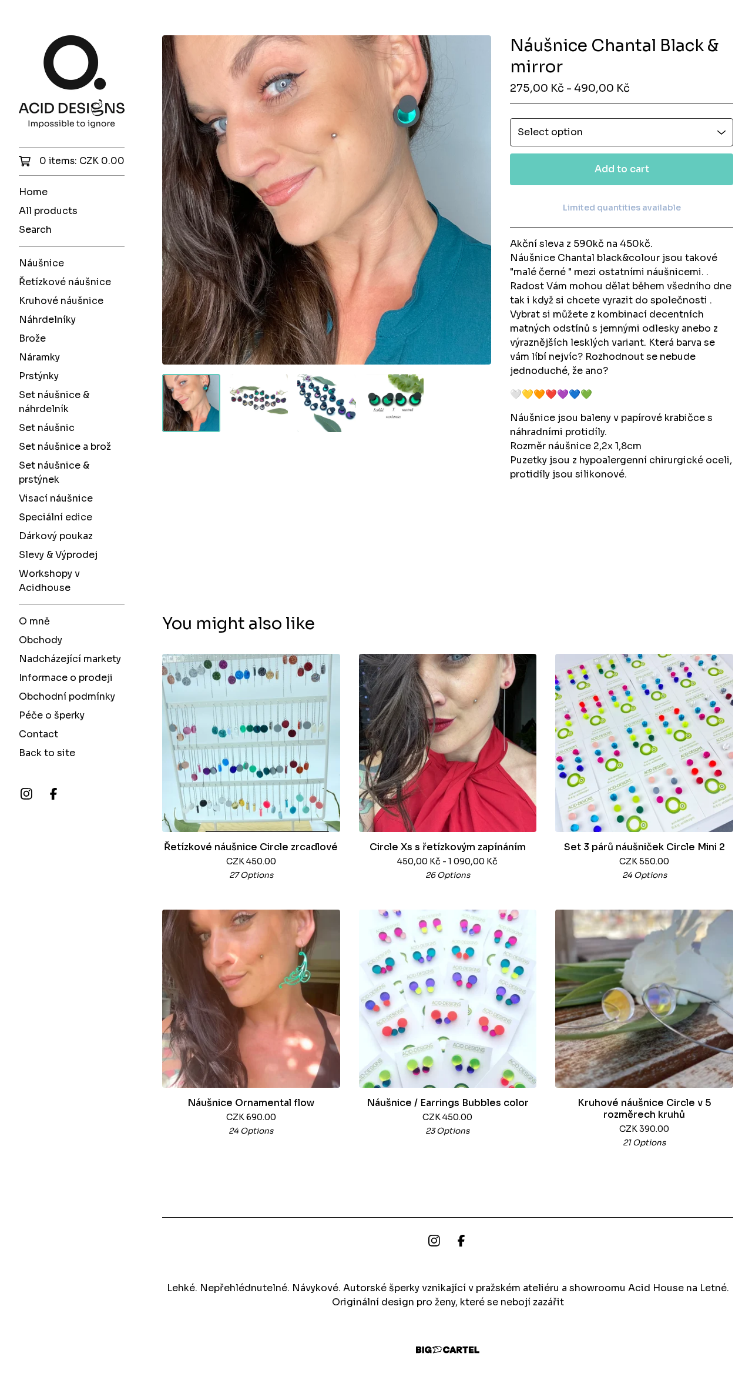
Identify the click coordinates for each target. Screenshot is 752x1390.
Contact (38, 734)
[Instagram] (26, 793)
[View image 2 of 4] (259, 403)
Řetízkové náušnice (65, 282)
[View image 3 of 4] (326, 403)
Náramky (39, 357)
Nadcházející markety (70, 659)
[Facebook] (53, 793)
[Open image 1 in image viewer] (326, 200)
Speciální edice (55, 517)
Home (33, 192)
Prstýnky (39, 376)
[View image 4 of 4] (394, 403)
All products (48, 211)
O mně (34, 621)
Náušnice (41, 263)
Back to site (47, 753)
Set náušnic (47, 428)
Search (35, 229)
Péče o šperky (52, 715)
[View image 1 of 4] (191, 403)
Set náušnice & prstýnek (54, 472)
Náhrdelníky (47, 319)
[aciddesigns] (72, 81)
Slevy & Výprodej (58, 555)
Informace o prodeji (66, 677)
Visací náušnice (56, 498)
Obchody (40, 640)
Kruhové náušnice (61, 301)
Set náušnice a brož (65, 446)
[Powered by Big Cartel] (447, 1349)
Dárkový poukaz (56, 536)
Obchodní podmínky (67, 696)
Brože (32, 338)
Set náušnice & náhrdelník (54, 402)
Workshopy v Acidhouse (49, 580)
